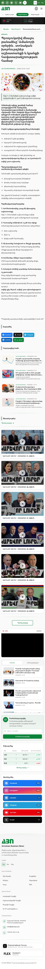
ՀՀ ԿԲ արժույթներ (9, 909)
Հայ (35, 2)
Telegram (30, 335)
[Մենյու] (41, 8)
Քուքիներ (32, 876)
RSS (30, 885)
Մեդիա (5, 880)
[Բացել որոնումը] (25, 3)
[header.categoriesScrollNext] (42, 14)
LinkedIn (8, 340)
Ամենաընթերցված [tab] (33, 663)
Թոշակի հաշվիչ (8, 905)
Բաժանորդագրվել (22, 736)
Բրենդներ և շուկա (8, 14)
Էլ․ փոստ (20, 340)
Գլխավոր (6, 29)
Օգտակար (33, 880)
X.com (19, 335)
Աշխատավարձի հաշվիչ (12, 900)
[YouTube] (20, 3)
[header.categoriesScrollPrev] (3, 14)
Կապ (4, 885)
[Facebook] (3, 3)
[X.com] (16, 3)
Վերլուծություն (22, 14)
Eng (42, 2)
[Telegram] (12, 3)
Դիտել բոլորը (21, 768)
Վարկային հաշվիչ (9, 896)
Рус (39, 2)
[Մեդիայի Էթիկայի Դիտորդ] (36, 8)
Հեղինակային (35, 14)
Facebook (8, 335)
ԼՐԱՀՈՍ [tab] (12, 663)
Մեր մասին (7, 876)
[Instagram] (7, 3)
